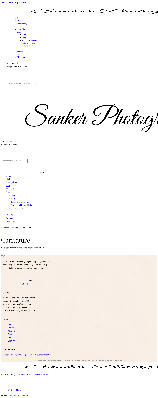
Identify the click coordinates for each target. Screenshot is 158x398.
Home (3, 228)
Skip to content (7, 2)
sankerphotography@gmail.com (15, 395)
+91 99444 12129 (11, 389)
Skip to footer (20, 2)
